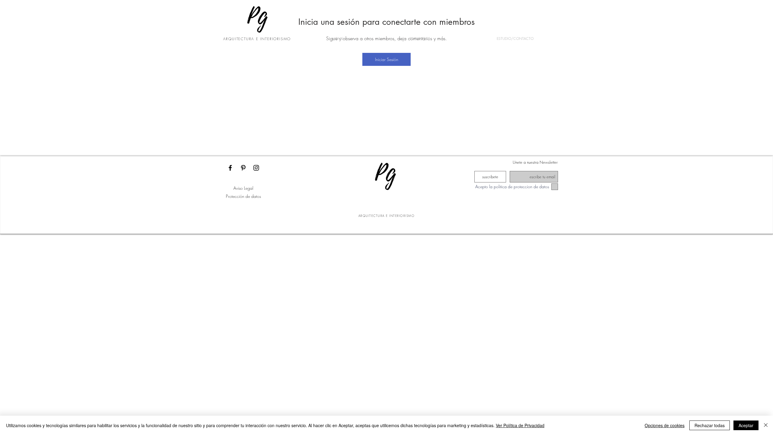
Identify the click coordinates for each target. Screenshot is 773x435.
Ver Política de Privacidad (520, 425)
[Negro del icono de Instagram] (256, 168)
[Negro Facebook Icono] (230, 168)
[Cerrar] (765, 425)
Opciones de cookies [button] (665, 425)
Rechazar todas (709, 425)
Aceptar (746, 425)
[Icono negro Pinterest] (243, 168)
